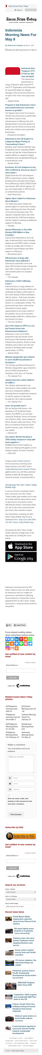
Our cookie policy (21, 1040)
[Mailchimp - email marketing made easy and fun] (19, 685)
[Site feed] (35, 10)
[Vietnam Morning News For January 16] (29, 709)
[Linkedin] (17, 639)
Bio (10, 625)
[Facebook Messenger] (17, 644)
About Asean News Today (18, 6)
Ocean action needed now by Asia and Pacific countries (25, 952)
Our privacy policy (16, 1038)
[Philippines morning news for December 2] (13, 709)
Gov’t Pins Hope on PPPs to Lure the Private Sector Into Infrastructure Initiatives (20, 328)
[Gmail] (12, 648)
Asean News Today (17, 1051)
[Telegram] (30, 644)
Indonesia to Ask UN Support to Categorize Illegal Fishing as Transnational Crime (19, 141)
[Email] (7, 644)
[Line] (21, 644)
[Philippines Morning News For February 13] (13, 727)
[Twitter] (26, 10)
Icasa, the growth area (15, 406)
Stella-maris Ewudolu (15, 45)
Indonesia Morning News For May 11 (28, 734)
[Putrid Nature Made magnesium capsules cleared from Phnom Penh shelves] (8, 918)
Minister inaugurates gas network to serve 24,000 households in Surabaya (20, 359)
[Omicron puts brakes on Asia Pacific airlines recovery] (9, 1018)
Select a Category (11, 896)
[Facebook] (7, 639)
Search (19, 10)
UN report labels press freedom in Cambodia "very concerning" (24, 931)
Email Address (12, 665)
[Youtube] (32, 10)
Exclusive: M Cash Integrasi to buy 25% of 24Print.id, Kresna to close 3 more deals (20, 170)
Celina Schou (23, 461)
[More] (17, 648)
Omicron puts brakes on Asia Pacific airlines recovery (25, 1018)
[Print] (12, 644)
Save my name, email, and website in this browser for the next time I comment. (20, 801)
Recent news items (14, 912)
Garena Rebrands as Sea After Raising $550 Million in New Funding (18, 232)
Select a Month (10, 889)
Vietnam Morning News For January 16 (29, 717)
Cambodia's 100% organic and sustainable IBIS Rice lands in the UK (25, 997)
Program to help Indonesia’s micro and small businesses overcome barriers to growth (20, 107)
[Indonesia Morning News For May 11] (29, 727)
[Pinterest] (29, 10)
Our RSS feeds (28, 1045)
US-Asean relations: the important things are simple (25, 962)
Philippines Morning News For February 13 (12, 734)
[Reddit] (26, 639)
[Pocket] (26, 644)
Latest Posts (20, 625)
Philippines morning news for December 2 (13, 717)
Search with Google (11, 903)
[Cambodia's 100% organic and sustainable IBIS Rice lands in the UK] (8, 996)
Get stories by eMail (21, 1043)
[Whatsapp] (30, 639)
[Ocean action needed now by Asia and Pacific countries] (9, 952)
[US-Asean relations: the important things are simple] (9, 962)
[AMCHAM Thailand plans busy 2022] (10, 986)
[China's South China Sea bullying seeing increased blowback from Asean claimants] (8, 1005)
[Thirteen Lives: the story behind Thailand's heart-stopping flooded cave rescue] (8, 939)
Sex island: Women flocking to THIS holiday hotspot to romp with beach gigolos (20, 439)
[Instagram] (7, 648)
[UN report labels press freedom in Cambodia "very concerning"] (9, 930)
